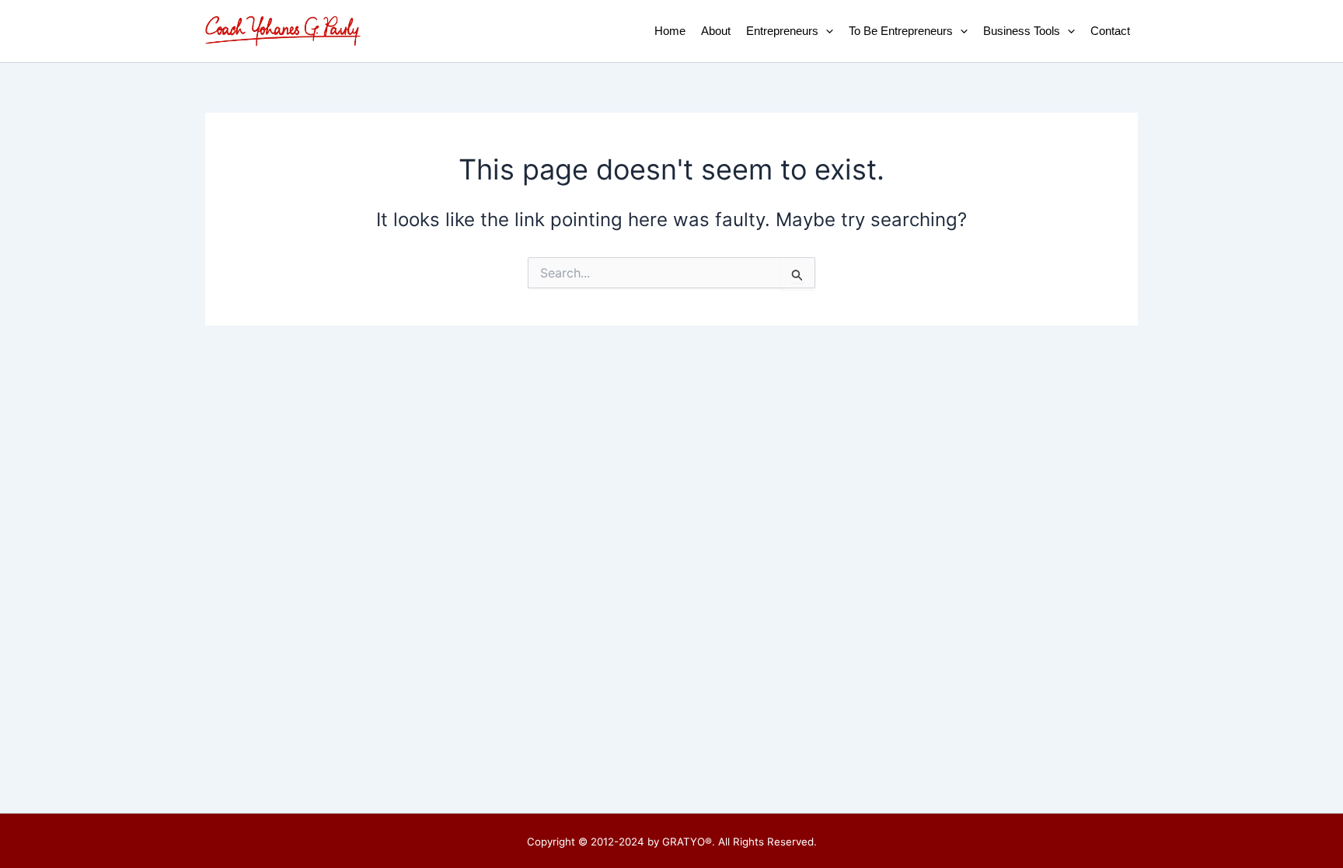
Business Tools (1021, 30)
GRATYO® (687, 841)
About (716, 30)
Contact (1110, 30)
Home (669, 30)
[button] (825, 31)
